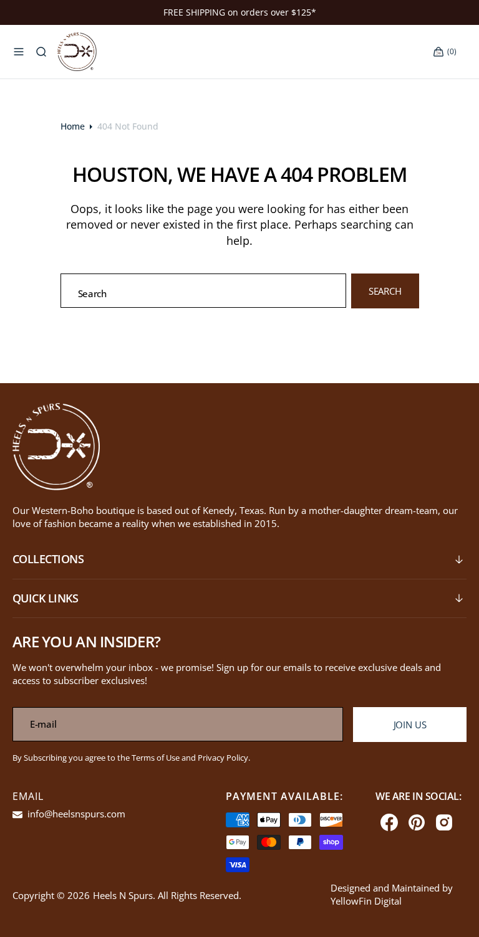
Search (385, 291)
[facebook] (389, 822)
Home (72, 126)
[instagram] (444, 822)
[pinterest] (416, 822)
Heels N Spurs (123, 895)
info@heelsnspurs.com (75, 813)
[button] (18, 52)
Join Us (410, 724)
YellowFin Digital (366, 901)
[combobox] (203, 290)
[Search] (41, 52)
